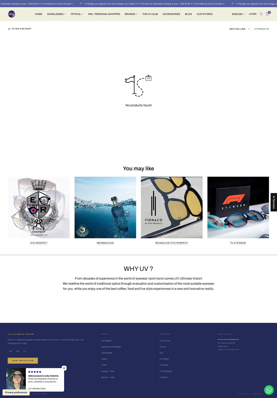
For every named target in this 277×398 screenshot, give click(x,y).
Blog (188, 14)
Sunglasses (55, 14)
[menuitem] (39, 14)
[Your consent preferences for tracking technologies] (16, 392)
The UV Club (165, 341)
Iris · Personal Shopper (104, 14)
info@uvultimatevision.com (228, 349)
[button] (64, 368)
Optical (76, 14)
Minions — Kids (107, 377)
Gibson (104, 359)
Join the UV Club (22, 360)
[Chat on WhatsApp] (269, 390)
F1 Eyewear (238, 243)
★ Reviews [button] (273, 202)
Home (38, 14)
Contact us (163, 377)
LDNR (104, 365)
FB (17, 351)
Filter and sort (21, 29)
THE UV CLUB (150, 14)
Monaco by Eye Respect (171, 243)
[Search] (261, 14)
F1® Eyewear (106, 353)
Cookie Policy (257, 394)
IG (10, 351)
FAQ (161, 353)
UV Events (163, 365)
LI (24, 351)
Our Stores (205, 14)
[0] (266, 14)
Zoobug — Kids (107, 371)
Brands (130, 14)
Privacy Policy (244, 394)
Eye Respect (38, 243)
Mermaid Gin (105, 243)
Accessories (171, 14)
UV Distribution (165, 371)
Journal (162, 347)
